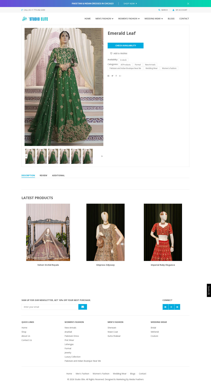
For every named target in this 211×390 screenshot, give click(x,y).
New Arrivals (150, 64)
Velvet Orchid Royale (48, 265)
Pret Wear (69, 340)
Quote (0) (209, 290)
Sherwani (112, 327)
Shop (24, 331)
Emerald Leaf (122, 33)
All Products (125, 64)
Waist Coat (113, 331)
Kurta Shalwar (114, 336)
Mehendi (155, 331)
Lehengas (69, 344)
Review (43, 175)
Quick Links (28, 322)
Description (28, 175)
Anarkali (68, 331)
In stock (123, 60)
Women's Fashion (128, 18)
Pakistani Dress (72, 336)
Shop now (129, 3)
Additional (58, 175)
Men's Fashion (103, 18)
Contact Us (27, 340)
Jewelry (68, 352)
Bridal (153, 327)
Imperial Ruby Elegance (163, 265)
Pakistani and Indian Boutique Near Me (125, 68)
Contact (184, 18)
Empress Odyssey (105, 265)
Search (164, 10)
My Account (181, 10)
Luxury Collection (73, 356)
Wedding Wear (153, 18)
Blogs (171, 18)
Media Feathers (136, 379)
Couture (154, 336)
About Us (26, 336)
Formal (138, 64)
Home (88, 18)
